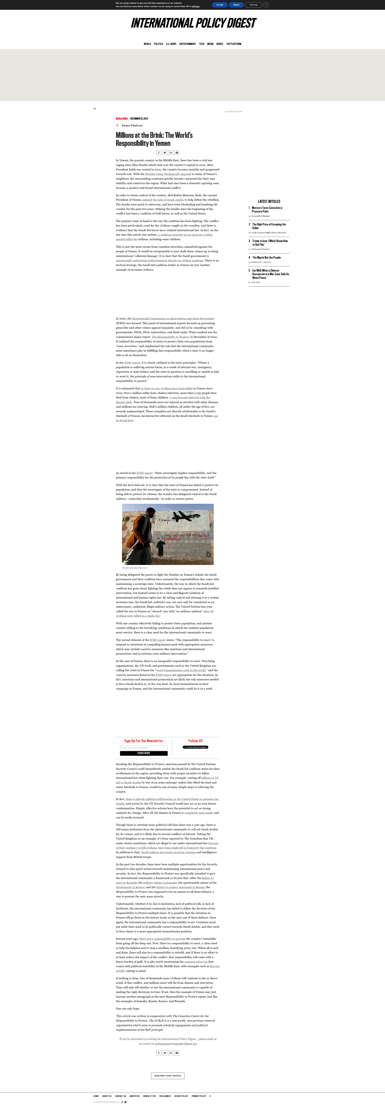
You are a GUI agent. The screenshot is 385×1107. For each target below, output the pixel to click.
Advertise (135, 1096)
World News (122, 119)
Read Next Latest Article (167, 1076)
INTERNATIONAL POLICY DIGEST (193, 24)
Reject (236, 4)
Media (210, 44)
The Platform (233, 44)
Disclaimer (165, 1096)
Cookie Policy (181, 1096)
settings (195, 6)
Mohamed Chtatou (260, 249)
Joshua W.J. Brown (261, 262)
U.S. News (171, 44)
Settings (254, 4)
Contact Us (120, 1096)
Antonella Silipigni (260, 216)
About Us (107, 1096)
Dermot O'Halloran (132, 125)
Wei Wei (255, 282)
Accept (220, 4)
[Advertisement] (192, 75)
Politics (158, 44)
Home (96, 1096)
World (147, 44)
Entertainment (187, 44)
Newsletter (149, 1096)
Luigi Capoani (258, 232)
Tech (201, 44)
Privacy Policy (199, 1096)
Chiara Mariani (278, 232)
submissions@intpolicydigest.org (176, 1043)
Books (219, 44)
